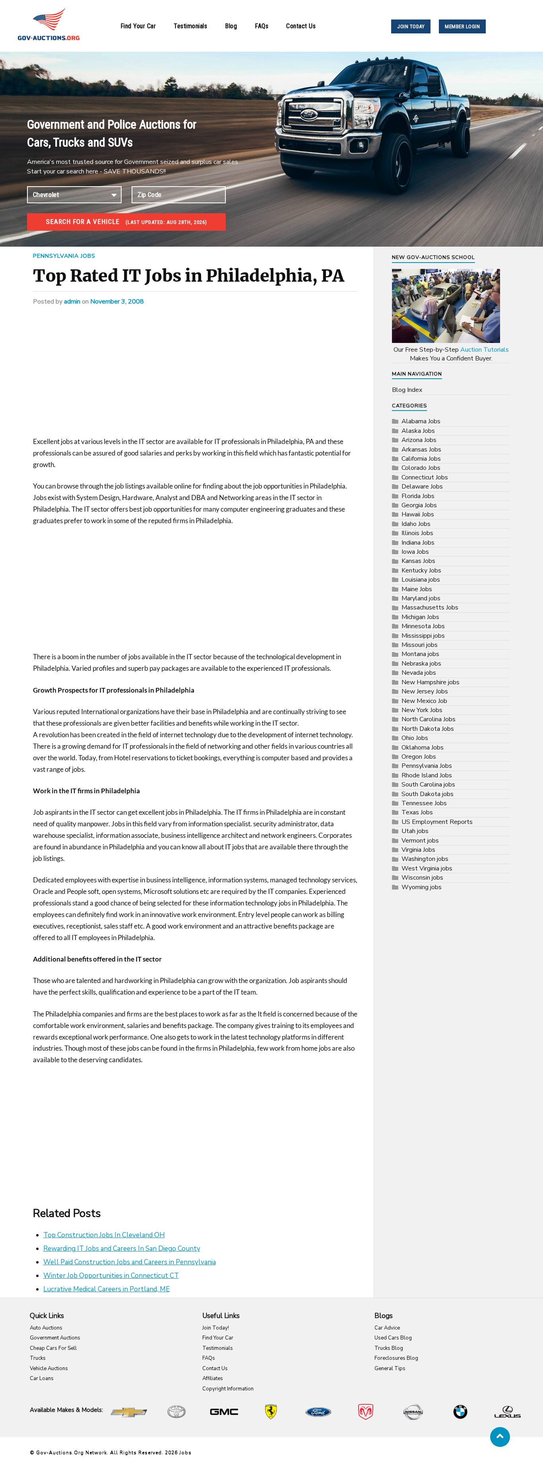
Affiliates (212, 1378)
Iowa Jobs (415, 551)
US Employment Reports (437, 822)
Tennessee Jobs (424, 803)
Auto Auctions (46, 1328)
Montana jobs (420, 654)
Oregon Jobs (418, 756)
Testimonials (190, 26)
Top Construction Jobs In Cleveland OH (104, 1235)
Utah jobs (415, 831)
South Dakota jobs (427, 794)
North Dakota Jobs (427, 728)
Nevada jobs (418, 672)
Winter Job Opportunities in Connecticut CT (111, 1275)
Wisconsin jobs (422, 877)
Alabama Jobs (420, 421)
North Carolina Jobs (428, 719)
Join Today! (215, 1328)
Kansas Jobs (418, 561)
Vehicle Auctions (49, 1368)
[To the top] (500, 1437)
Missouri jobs (419, 645)
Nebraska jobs (421, 663)
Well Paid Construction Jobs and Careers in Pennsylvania (129, 1262)
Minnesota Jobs (423, 626)
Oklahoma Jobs (422, 747)
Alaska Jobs (418, 430)
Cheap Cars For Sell (53, 1348)
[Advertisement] (195, 377)
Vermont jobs (420, 840)
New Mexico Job (424, 701)
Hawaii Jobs (417, 514)
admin (72, 301)
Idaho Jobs (416, 524)
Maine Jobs (416, 589)
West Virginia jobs (426, 868)
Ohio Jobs (414, 738)
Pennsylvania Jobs (64, 256)
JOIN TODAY (411, 26)
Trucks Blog (388, 1348)
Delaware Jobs (422, 486)
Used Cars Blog (393, 1337)
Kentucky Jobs (421, 570)
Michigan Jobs (420, 617)
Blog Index (407, 389)
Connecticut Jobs (424, 477)
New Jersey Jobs (424, 691)
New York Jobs (421, 710)
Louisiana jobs (420, 579)
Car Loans (42, 1378)
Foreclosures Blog (396, 1358)
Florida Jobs (417, 496)
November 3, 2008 (117, 301)
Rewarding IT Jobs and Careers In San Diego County (121, 1248)
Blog (231, 26)
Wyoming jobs (421, 887)
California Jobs (421, 458)
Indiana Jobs (417, 542)
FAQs (261, 26)
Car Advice (387, 1328)
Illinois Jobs (417, 533)
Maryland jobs (420, 598)
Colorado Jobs (420, 467)
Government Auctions (55, 1337)
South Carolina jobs (428, 784)
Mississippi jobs (423, 635)
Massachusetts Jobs (429, 607)
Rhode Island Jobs (426, 775)
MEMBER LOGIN (462, 26)
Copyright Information (228, 1388)
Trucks (38, 1358)
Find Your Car (138, 26)
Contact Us (301, 26)
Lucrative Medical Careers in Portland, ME (106, 1289)
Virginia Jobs (418, 849)
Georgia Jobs (419, 505)
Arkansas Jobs (421, 449)
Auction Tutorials (484, 349)
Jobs (185, 1452)
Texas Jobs (417, 812)
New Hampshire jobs (430, 682)
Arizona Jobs (418, 440)
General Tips (389, 1368)
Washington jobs (424, 859)
